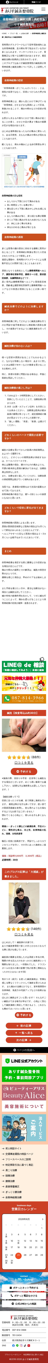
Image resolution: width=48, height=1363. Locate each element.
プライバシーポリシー (13, 1355)
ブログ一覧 (14, 33)
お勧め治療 (25, 33)
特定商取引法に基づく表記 (33, 1355)
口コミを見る (24, 762)
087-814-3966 (19, 1330)
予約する (25, 771)
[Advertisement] (24, 631)
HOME (4, 33)
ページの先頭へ (25, 1050)
